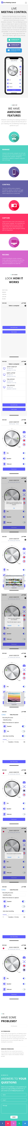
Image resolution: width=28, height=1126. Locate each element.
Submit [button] (14, 1117)
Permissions (14, 1026)
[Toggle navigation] (26, 3)
